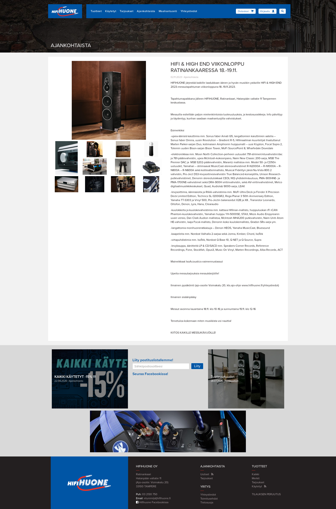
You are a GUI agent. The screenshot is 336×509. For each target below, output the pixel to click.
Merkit (256, 478)
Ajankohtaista (146, 11)
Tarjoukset (126, 11)
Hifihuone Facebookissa (153, 502)
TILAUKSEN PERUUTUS (266, 494)
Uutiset (204, 474)
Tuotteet (96, 11)
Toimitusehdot (209, 498)
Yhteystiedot (189, 11)
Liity (197, 366)
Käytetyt (110, 11)
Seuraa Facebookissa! (150, 374)
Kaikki (255, 474)
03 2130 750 (149, 494)
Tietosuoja (206, 502)
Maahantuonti (168, 11)
